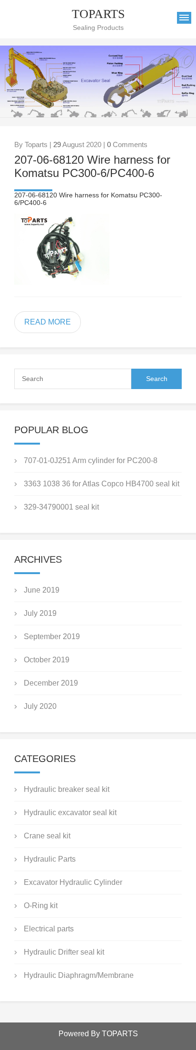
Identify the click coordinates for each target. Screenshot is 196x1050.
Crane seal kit (47, 836)
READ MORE (47, 322)
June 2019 (41, 590)
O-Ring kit (41, 905)
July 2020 (40, 706)
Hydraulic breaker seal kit (66, 789)
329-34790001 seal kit (61, 507)
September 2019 (52, 636)
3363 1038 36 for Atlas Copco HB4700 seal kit (101, 484)
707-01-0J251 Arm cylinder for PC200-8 (90, 460)
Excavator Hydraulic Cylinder (73, 882)
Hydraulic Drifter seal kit (64, 952)
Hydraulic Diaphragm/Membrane (79, 975)
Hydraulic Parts (50, 859)
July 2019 (40, 613)
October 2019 (46, 660)
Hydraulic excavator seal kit (70, 812)
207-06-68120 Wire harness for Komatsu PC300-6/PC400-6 (92, 166)
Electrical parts (49, 929)
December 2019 (51, 683)
